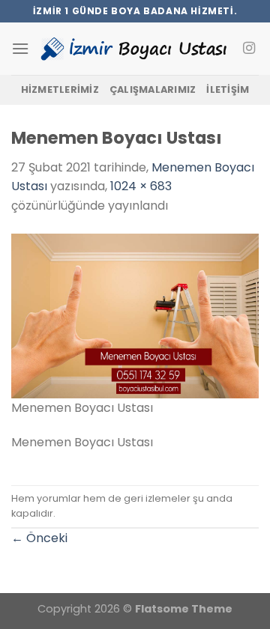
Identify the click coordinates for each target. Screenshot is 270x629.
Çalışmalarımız (153, 89)
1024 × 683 (141, 186)
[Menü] (20, 48)
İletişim (227, 89)
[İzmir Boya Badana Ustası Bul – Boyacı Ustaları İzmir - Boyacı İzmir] (134, 48)
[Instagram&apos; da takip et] (249, 48)
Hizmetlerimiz (60, 89)
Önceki (39, 538)
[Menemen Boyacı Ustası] (135, 314)
